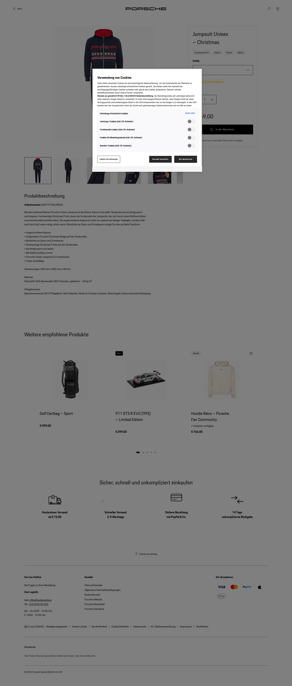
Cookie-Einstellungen (109, 159)
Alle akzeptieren (185, 159)
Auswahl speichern (160, 159)
